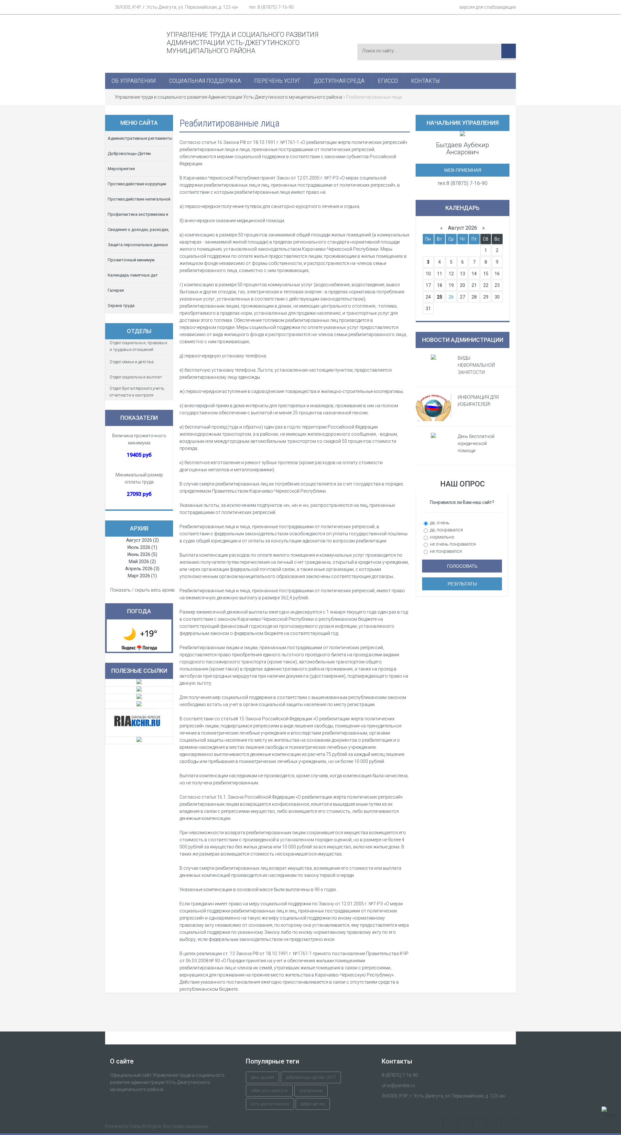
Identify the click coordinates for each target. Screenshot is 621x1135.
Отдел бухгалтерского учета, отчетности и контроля (137, 392)
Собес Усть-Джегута (269, 1090)
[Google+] (508, 1126)
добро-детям (313, 1103)
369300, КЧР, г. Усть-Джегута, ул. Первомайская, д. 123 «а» (176, 7)
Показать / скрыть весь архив (142, 590)
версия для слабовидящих (488, 7)
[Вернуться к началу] (611, 1113)
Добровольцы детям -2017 (311, 1077)
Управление (311, 1090)
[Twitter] (479, 1126)
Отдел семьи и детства (132, 361)
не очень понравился (452, 544)
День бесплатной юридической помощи (476, 443)
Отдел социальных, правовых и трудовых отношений (138, 346)
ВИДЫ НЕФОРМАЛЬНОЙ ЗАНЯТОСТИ (476, 365)
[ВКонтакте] (450, 1126)
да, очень (439, 522)
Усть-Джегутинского (270, 1103)
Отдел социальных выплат (136, 377)
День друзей (262, 1077)
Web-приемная (462, 170)
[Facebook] (465, 1126)
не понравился (445, 551)
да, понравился (446, 529)
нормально (441, 537)
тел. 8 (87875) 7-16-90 (271, 7)
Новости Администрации (462, 339)
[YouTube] (494, 1126)
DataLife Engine (145, 1126)
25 (439, 297)
